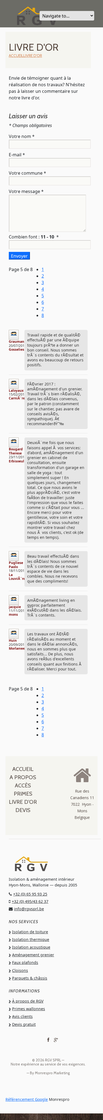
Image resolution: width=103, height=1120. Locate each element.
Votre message (26, 191)
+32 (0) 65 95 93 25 (30, 894)
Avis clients (22, 1016)
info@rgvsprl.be (29, 908)
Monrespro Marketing (52, 1073)
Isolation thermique (30, 939)
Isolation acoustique (31, 947)
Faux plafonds (25, 962)
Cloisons (20, 970)
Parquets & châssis (29, 978)
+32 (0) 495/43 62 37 (30, 901)
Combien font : (34, 237)
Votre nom (22, 136)
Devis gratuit (24, 1024)
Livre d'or (32, 55)
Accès (23, 785)
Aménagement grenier (33, 954)
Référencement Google (26, 1099)
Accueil (16, 55)
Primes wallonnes (28, 1008)
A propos (23, 777)
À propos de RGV (27, 1001)
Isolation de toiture (30, 931)
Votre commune (27, 173)
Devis (22, 810)
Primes (23, 793)
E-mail (17, 155)
